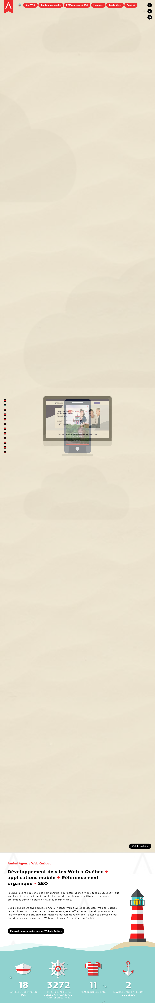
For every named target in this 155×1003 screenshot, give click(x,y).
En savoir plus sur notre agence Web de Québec (36, 931)
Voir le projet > (140, 846)
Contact (131, 5)
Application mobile (51, 5)
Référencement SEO (77, 5)
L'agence (98, 5)
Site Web (30, 5)
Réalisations (115, 5)
